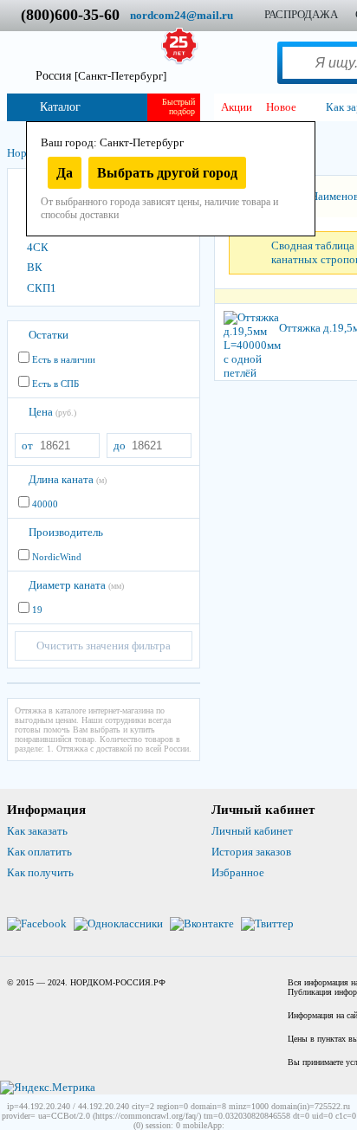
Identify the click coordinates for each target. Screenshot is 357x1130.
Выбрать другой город (167, 172)
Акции (236, 106)
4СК (38, 247)
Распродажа (301, 14)
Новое (281, 106)
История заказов (251, 851)
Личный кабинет (252, 830)
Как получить (40, 872)
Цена (52, 411)
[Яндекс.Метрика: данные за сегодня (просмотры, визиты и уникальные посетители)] (47, 1087)
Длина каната (68, 479)
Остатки (48, 334)
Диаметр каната (76, 584)
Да (64, 172)
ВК (34, 267)
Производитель (66, 532)
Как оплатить (39, 851)
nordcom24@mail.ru (181, 15)
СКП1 (41, 287)
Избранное (237, 872)
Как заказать (37, 830)
